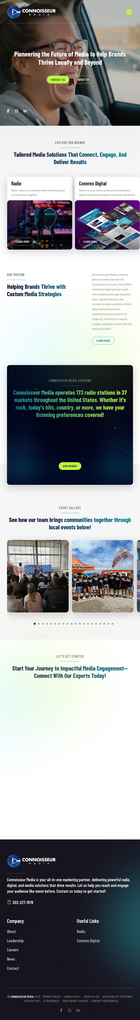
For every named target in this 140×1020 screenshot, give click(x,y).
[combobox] (70, 761)
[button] (129, 12)
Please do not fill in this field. (30, 818)
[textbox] (70, 761)
